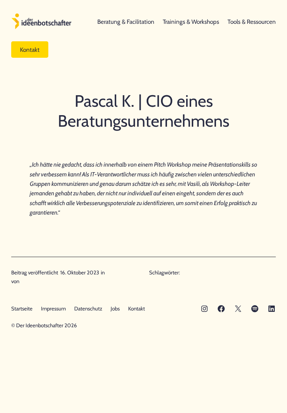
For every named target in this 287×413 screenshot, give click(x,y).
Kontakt (30, 49)
